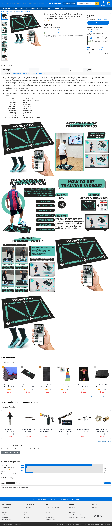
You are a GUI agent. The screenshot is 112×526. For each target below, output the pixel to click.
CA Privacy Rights (73, 512)
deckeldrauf (35, 3)
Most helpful (32, 483)
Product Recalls (50, 517)
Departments (8, 8)
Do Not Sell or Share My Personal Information (83, 524)
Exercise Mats (41, 73)
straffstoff (24, 3)
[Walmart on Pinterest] (101, 516)
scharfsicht (19, 3)
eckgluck (4, 3)
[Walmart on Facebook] (92, 516)
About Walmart (5, 507)
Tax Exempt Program (51, 519)
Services (15, 8)
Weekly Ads (77, 499)
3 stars (22, 469)
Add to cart (98, 23)
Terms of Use (72, 507)
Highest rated (21, 483)
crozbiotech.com (60, 33)
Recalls (48, 512)
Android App (94, 510)
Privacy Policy (72, 510)
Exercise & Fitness (19, 11)
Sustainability (5, 517)
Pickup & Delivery (41, 8)
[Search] (97, 3)
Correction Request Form (10, 452)
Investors (4, 514)
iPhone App (94, 507)
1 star (23, 472)
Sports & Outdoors (9, 11)
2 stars (22, 470)
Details (100, 49)
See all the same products (104, 441)
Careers (57, 8)
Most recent (11, 483)
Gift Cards (26, 517)
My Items (63, 8)
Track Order (66, 499)
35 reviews (55, 21)
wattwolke (29, 3)
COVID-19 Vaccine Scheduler (53, 507)
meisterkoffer (41, 3)
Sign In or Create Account (40, 499)
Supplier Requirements (7, 519)
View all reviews (7, 477)
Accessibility (49, 514)
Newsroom (4, 512)
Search (107, 483)
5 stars (22, 465)
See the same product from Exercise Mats (100, 397)
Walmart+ (26, 514)
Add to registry (104, 53)
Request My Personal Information (77, 514)
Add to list (93, 53)
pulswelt (13, 3)
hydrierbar (9, 3)
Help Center (55, 499)
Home (2, 11)
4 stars (22, 467)
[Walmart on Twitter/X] (95, 516)
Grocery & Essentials (30, 8)
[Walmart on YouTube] (98, 516)
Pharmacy (50, 8)
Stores (25, 510)
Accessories (27, 11)
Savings (21, 8)
